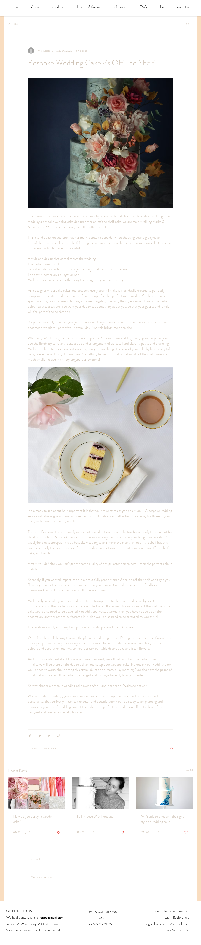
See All (189, 770)
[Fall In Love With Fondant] (100, 793)
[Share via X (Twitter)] (39, 736)
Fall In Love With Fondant (95, 816)
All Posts (13, 24)
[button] (188, 23)
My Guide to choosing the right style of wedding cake (162, 819)
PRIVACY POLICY (100, 924)
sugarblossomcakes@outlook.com (167, 924)
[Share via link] (58, 736)
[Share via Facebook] (30, 736)
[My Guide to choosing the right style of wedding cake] (164, 793)
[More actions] (170, 50)
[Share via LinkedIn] (49, 736)
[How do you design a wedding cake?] (36, 793)
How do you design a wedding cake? (33, 819)
